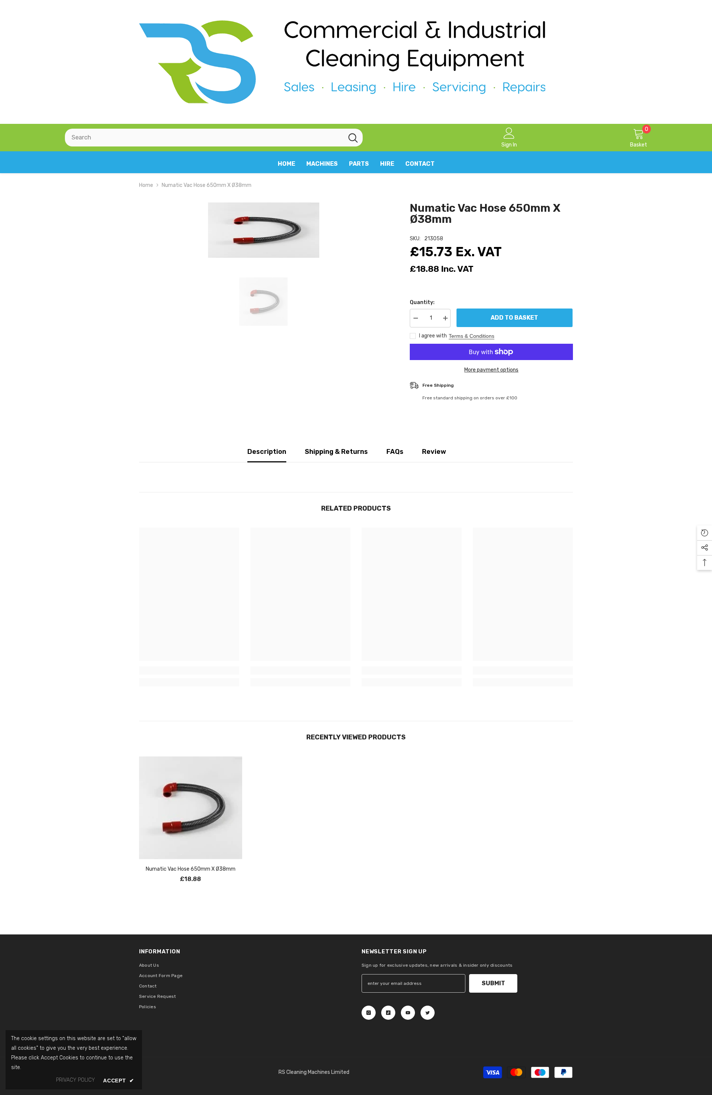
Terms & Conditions (471, 336)
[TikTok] (388, 1013)
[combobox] (204, 137)
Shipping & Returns (336, 452)
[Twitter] (428, 1013)
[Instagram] (369, 1013)
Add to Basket (514, 317)
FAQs (394, 452)
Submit (493, 983)
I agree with (433, 336)
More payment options (491, 370)
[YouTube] (408, 1013)
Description (266, 452)
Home (146, 185)
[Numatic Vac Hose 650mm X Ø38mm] (190, 808)
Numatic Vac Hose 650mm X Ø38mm (190, 869)
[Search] (214, 137)
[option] (263, 230)
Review (434, 452)
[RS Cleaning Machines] (356, 62)
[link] (189, 670)
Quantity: (422, 302)
